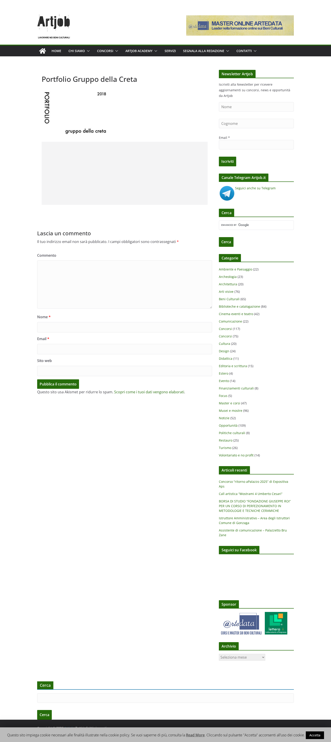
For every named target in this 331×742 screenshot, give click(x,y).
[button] (87, 51)
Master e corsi (229, 403)
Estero (223, 373)
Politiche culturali (232, 433)
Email (43, 338)
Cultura (224, 343)
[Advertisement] (125, 173)
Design (224, 351)
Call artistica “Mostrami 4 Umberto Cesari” (250, 494)
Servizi (170, 51)
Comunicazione (230, 321)
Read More (195, 735)
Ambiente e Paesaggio (235, 269)
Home (56, 51)
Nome (44, 316)
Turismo (225, 448)
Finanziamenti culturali (236, 388)
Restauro (225, 440)
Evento (224, 381)
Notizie (224, 418)
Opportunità (228, 425)
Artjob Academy (138, 51)
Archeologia (228, 277)
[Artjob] (42, 51)
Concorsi (105, 51)
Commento (46, 255)
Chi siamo (76, 51)
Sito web (44, 360)
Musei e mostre (230, 410)
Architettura (228, 284)
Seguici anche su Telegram (255, 188)
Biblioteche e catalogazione (239, 306)
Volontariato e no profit (236, 455)
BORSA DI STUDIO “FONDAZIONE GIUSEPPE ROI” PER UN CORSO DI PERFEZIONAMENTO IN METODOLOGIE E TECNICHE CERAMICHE (255, 506)
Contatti (244, 51)
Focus (223, 396)
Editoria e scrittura (233, 366)
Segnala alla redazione (203, 51)
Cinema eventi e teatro (236, 314)
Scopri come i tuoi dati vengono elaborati (149, 391)
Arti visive (226, 291)
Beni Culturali (229, 299)
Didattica (225, 358)
